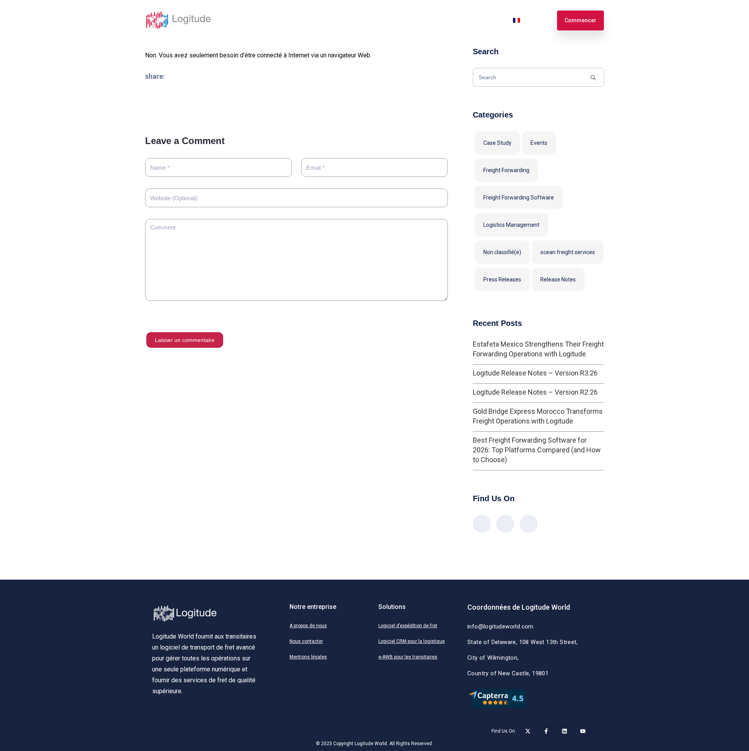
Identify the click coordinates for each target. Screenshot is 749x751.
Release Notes (558, 279)
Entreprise (376, 20)
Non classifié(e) (502, 252)
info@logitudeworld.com (500, 626)
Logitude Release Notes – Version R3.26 (535, 373)
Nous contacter (306, 641)
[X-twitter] (528, 731)
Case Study (497, 143)
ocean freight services (567, 252)
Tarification (336, 20)
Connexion (488, 20)
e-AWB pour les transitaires (407, 657)
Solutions (242, 20)
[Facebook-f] (546, 731)
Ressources (416, 20)
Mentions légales (308, 657)
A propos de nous (308, 625)
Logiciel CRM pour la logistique (411, 641)
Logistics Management (511, 225)
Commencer (580, 20)
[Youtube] (583, 731)
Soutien (453, 20)
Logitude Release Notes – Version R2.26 (535, 392)
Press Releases (502, 279)
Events (539, 143)
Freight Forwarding (506, 170)
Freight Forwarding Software (518, 197)
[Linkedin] (564, 731)
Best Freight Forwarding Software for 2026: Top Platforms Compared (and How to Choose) (537, 450)
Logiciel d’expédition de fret (407, 625)
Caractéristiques (287, 20)
